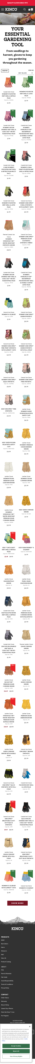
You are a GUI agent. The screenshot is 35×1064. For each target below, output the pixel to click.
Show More (17, 903)
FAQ (2, 970)
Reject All (16, 1051)
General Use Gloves (26, 201)
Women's (4, 951)
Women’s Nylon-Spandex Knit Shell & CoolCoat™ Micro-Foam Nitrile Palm (8, 131)
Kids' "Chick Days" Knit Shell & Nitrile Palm (9, 550)
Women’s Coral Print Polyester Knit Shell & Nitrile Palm (26, 169)
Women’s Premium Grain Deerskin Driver (26, 447)
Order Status (5, 998)
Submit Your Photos (7, 1008)
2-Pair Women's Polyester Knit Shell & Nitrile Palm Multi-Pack (8, 170)
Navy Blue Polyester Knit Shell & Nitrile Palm (9, 615)
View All (3, 958)
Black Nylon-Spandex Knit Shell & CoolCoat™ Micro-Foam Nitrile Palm (26, 822)
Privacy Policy (5, 988)
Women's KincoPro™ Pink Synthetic (26, 381)
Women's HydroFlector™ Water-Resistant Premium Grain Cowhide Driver (9, 516)
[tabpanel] (17, 488)
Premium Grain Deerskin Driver (26, 717)
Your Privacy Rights (16, 1056)
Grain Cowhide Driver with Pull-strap (9, 856)
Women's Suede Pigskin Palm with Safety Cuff (26, 413)
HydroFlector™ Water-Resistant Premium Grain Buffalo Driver (9, 719)
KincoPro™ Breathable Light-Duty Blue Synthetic (26, 856)
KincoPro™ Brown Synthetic (26, 752)
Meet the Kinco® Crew (7, 1012)
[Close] (30, 1026)
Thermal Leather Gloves (26, 644)
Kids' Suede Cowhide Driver (26, 511)
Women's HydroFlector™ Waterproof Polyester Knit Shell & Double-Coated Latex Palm (26, 133)
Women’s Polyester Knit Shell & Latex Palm (26, 94)
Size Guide (4, 977)
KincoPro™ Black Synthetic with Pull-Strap (8, 787)
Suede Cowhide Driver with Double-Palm (8, 753)
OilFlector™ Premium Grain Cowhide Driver (8, 684)
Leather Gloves (26, 409)
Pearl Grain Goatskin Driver (26, 582)
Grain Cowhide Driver (26, 647)
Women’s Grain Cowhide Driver (26, 479)
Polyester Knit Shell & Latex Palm (26, 786)
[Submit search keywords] (24, 9)
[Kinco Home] (11, 9)
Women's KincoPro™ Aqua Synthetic (9, 381)
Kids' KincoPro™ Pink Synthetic (8, 410)
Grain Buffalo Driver (9, 582)
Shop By (5, 71)
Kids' (2, 954)
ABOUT (3, 967)
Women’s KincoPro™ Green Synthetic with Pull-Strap (26, 348)
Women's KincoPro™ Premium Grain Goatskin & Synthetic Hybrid (26, 240)
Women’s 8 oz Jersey (9, 314)
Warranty (4, 1001)
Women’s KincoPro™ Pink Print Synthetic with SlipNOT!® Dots (8, 348)
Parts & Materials (6, 973)
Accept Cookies (16, 1046)
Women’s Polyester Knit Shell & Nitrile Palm (9, 96)
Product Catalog (6, 962)
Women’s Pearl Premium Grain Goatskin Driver (9, 481)
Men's (3, 947)
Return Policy (5, 1005)
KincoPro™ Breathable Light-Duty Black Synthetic (8, 822)
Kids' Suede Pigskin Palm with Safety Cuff (8, 444)
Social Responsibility (7, 981)
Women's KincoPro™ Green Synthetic (26, 315)
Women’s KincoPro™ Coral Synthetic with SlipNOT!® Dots (26, 205)
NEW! (3, 940)
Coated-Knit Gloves (8, 92)
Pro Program (5, 1016)
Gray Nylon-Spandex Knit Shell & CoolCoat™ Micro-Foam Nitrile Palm (8, 649)
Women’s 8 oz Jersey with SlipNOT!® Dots (9, 887)
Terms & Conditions (7, 984)
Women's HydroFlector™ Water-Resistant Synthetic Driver (9, 242)
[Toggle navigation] (2, 9)
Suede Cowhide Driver (26, 683)
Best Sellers (4, 944)
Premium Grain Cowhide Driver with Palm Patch (26, 615)
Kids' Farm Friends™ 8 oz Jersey (26, 548)
